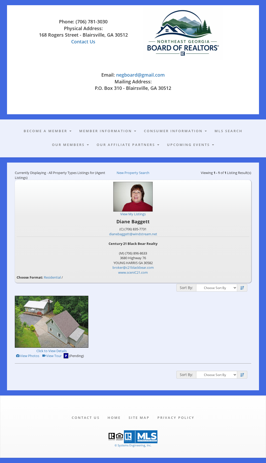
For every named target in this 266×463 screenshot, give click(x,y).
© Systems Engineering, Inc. (133, 445)
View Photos (29, 355)
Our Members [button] (69, 144)
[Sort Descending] (242, 288)
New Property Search (133, 172)
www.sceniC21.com (133, 272)
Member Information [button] (106, 131)
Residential (52, 277)
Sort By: (186, 287)
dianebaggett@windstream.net (133, 234)
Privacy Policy (176, 417)
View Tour (53, 355)
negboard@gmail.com (140, 75)
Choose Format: (30, 277)
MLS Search (229, 131)
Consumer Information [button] (174, 131)
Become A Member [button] (46, 131)
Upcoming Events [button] (189, 144)
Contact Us (83, 41)
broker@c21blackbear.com (133, 267)
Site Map (139, 417)
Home (114, 417)
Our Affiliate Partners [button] (127, 144)
